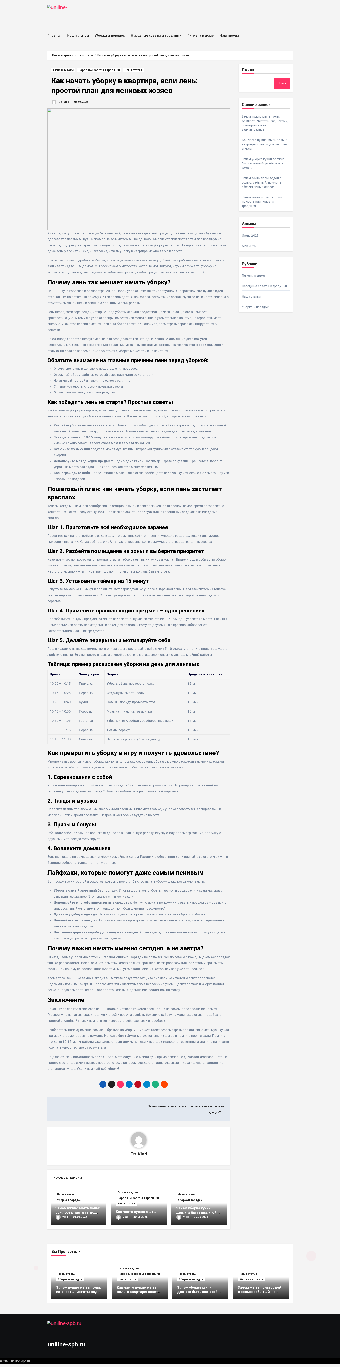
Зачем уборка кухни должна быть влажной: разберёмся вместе (197, 1212)
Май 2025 (249, 246)
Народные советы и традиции (156, 35)
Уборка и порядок (110, 35)
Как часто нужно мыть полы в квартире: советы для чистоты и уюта (265, 144)
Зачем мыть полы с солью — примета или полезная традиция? (263, 201)
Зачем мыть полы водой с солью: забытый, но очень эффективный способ (262, 182)
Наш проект (229, 35)
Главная (54, 35)
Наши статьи (78, 35)
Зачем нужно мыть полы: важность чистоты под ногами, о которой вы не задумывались (78, 1293)
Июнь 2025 (250, 235)
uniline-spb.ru (66, 1344)
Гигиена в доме (201, 35)
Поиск (248, 70)
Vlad (66, 101)
